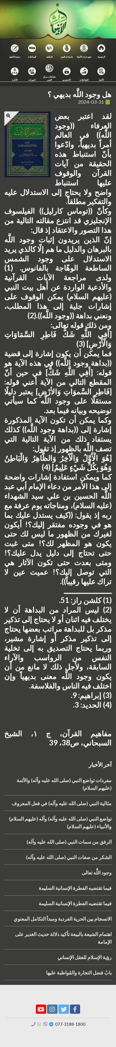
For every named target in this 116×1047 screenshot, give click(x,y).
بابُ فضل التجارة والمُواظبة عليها (79, 972)
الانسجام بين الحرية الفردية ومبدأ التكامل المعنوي (63, 918)
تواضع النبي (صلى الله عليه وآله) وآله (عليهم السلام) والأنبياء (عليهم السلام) (60, 822)
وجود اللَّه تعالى (97, 872)
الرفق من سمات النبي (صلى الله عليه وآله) (69, 841)
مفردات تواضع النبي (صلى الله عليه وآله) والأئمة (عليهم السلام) (64, 784)
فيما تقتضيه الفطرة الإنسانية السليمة (75, 888)
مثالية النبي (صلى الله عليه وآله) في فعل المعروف (62, 803)
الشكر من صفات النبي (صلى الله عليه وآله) (69, 857)
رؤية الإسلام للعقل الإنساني (85, 957)
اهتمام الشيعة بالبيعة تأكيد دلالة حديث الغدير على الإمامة (63, 938)
